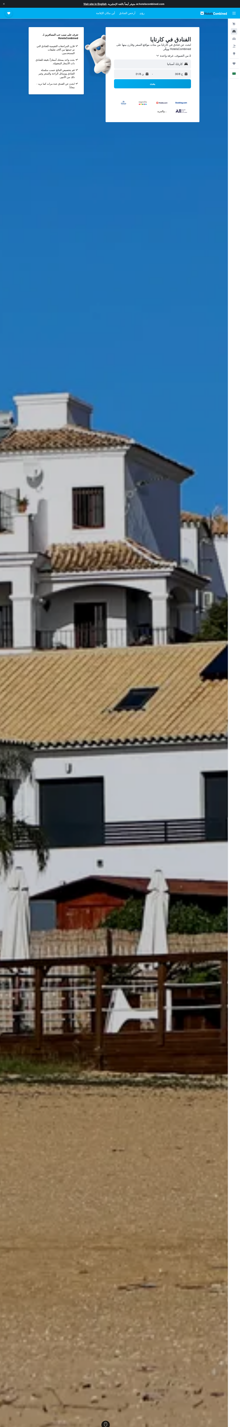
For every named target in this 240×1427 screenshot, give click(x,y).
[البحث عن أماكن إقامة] (234, 31)
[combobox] (173, 55)
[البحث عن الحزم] (234, 46)
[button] (4, 4)
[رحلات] (234, 63)
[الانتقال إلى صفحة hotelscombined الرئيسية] (213, 13)
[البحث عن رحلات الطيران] (234, 23)
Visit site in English (95, 4)
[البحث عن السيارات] (234, 38)
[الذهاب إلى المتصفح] (234, 53)
